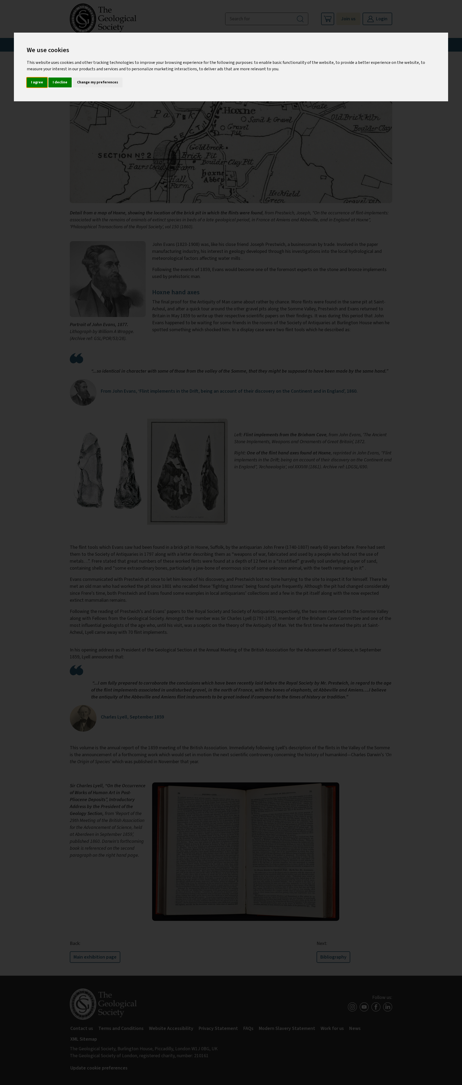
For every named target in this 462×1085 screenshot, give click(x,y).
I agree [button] (37, 82)
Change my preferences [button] (97, 82)
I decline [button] (60, 82)
